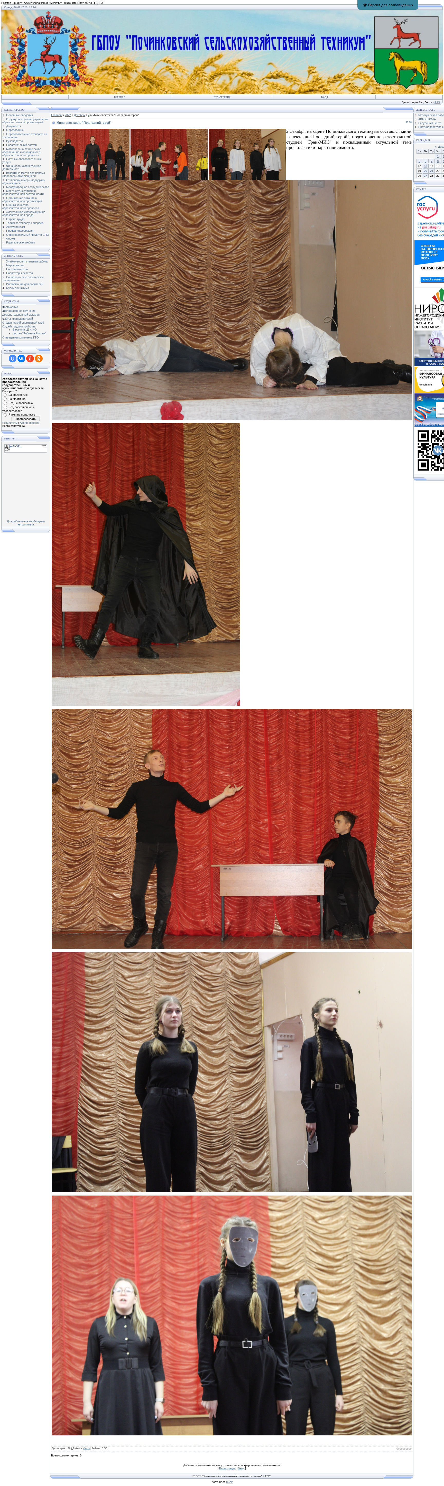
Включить (70, 2)
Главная (119, 97)
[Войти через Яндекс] (30, 358)
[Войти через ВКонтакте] (21, 358)
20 (425, 170)
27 (425, 175)
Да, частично (16, 398)
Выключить (56, 2)
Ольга (86, 1448)
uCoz (229, 1481)
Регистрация (222, 97)
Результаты (9, 422)
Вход (324, 97)
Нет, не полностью (20, 403)
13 (425, 165)
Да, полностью (17, 394)
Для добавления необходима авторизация (26, 523)
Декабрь (79, 115)
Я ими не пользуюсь (21, 414)
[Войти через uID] (12, 358)
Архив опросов (29, 422)
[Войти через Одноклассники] (39, 358)
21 (431, 170)
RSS (437, 102)
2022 (68, 115)
